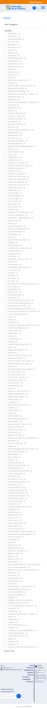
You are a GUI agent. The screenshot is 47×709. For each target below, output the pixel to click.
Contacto (30, 675)
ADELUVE (28, 706)
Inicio (31, 665)
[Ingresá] (37, 8)
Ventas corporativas (35, 2)
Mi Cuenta (30, 682)
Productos (30, 668)
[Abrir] (43, 7)
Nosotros (30, 672)
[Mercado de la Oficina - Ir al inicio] (15, 8)
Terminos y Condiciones (26, 678)
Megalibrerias (28, 670)
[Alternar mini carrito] (34, 8)
